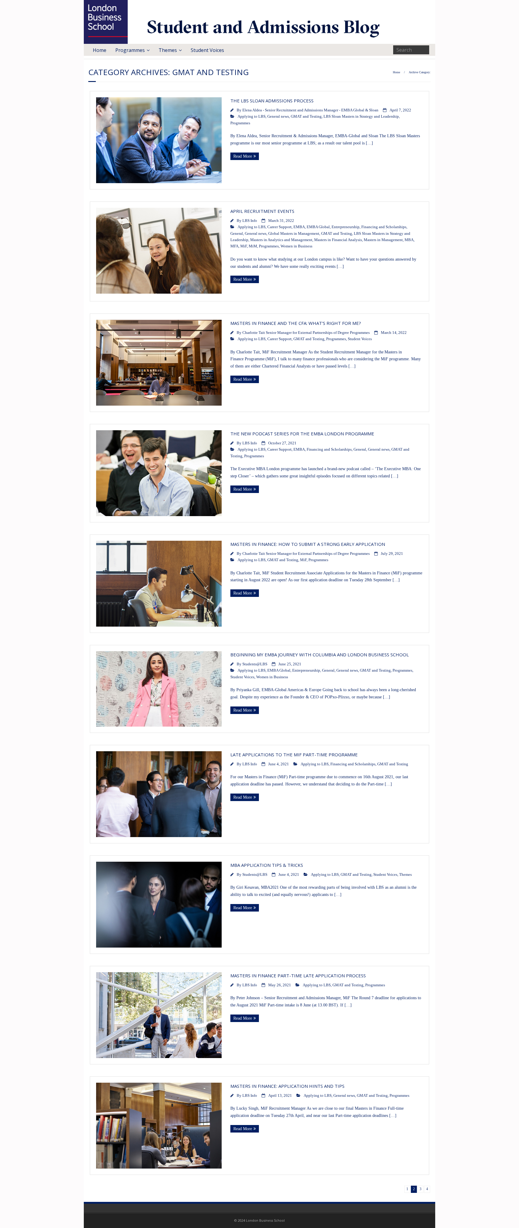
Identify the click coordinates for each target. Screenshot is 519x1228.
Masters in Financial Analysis (338, 240)
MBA (409, 240)
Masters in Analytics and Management (281, 240)
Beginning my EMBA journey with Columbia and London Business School (319, 655)
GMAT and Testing (306, 116)
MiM (253, 246)
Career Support (279, 227)
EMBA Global (318, 227)
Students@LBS (254, 664)
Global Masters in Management (293, 233)
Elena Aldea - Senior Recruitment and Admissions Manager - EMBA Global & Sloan (310, 110)
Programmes (130, 50)
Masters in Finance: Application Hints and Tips (287, 1086)
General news (278, 116)
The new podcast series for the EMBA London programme (302, 434)
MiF (243, 246)
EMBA (299, 227)
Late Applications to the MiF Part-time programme (294, 755)
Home (99, 50)
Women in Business (296, 246)
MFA (234, 246)
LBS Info (249, 221)
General (236, 233)
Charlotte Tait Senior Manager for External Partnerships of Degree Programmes (306, 333)
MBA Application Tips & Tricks (266, 865)
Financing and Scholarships (383, 227)
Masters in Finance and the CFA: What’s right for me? (295, 323)
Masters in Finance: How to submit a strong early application (307, 544)
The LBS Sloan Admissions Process (272, 101)
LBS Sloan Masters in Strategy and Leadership (361, 116)
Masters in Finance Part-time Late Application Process (298, 975)
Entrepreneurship (346, 227)
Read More (242, 156)
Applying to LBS (252, 116)
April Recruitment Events (262, 211)
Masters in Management (383, 240)
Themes (168, 50)
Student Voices (207, 50)
